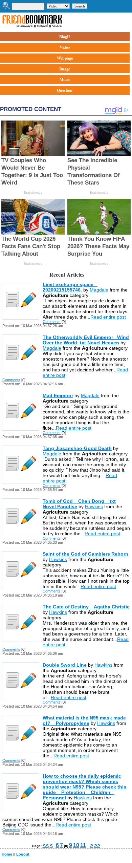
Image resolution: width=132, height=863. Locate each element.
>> (97, 845)
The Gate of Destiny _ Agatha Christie (86, 606)
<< (46, 845)
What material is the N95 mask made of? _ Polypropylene (84, 720)
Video (65, 47)
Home (7, 854)
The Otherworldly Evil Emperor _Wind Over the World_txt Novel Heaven (86, 340)
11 (83, 845)
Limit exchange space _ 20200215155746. (70, 287)
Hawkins (94, 506)
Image (64, 69)
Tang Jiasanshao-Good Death (77, 448)
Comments (52, 322)
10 (76, 845)
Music (65, 79)
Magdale (99, 290)
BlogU (64, 37)
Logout (22, 854)
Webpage (65, 58)
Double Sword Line (65, 665)
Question (64, 90)
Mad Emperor (58, 395)
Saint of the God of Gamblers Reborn (85, 554)
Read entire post (108, 317)
